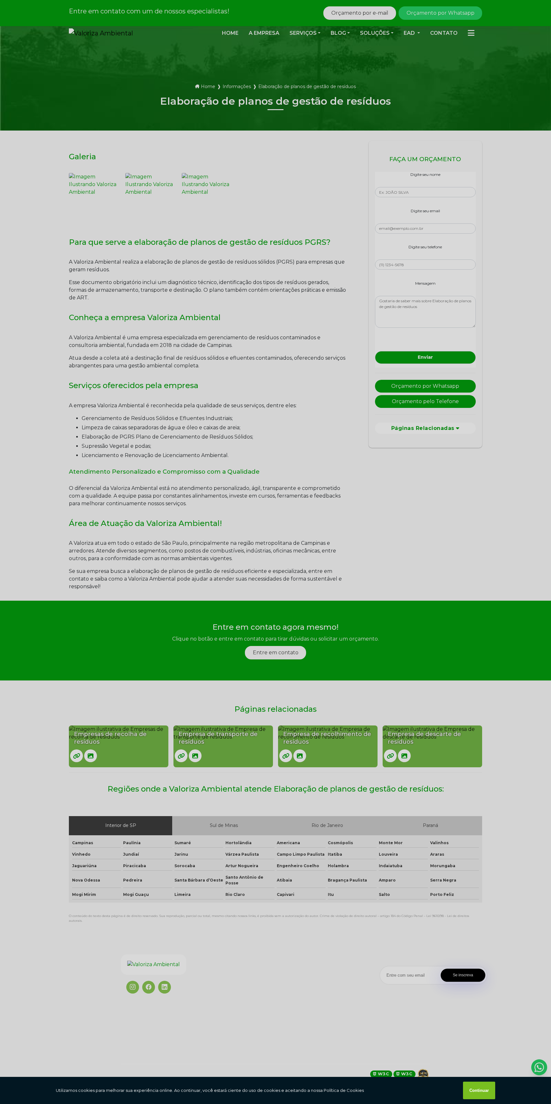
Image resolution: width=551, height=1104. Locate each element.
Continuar (479, 1090)
